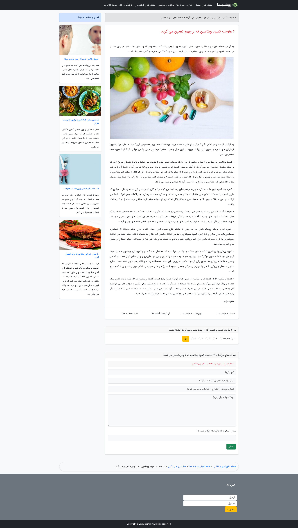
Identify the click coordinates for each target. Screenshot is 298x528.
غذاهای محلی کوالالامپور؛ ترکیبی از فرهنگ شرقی (81, 121)
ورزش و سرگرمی (166, 5)
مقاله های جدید (204, 5)
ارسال (231, 446)
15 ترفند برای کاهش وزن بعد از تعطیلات (81, 188)
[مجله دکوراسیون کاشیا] (227, 5)
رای (185, 339)
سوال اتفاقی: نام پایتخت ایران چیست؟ (216, 431)
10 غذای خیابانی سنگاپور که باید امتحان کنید (82, 255)
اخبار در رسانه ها (184, 5)
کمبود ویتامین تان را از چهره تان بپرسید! (81, 59)
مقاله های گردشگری (145, 5)
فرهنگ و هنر (125, 5)
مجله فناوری (110, 5)
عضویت (231, 509)
